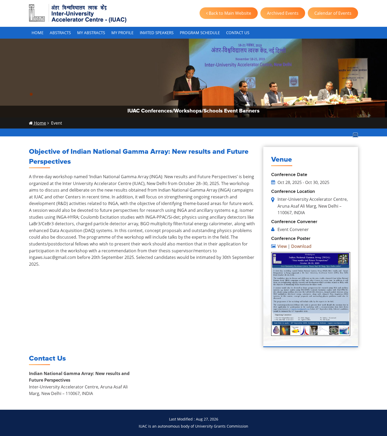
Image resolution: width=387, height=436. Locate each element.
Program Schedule (200, 32)
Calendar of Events (332, 13)
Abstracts (60, 32)
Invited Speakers (156, 32)
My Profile (122, 32)
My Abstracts (91, 32)
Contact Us (237, 32)
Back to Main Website (229, 13)
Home (37, 32)
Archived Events (283, 13)
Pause (355, 135)
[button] (31, 94)
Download (301, 246)
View (282, 246)
